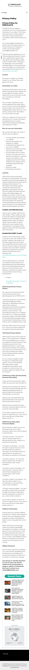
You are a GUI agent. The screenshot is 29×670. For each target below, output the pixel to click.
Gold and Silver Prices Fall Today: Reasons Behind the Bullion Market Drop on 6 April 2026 (18, 582)
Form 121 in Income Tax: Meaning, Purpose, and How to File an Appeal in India (18, 603)
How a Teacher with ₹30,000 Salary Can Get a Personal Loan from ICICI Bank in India (17, 617)
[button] (27, 12)
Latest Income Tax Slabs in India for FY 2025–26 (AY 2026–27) (18, 597)
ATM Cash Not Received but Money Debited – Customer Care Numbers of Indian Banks (17, 590)
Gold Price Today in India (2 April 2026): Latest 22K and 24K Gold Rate (17, 610)
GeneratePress (14, 667)
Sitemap (5, 653)
